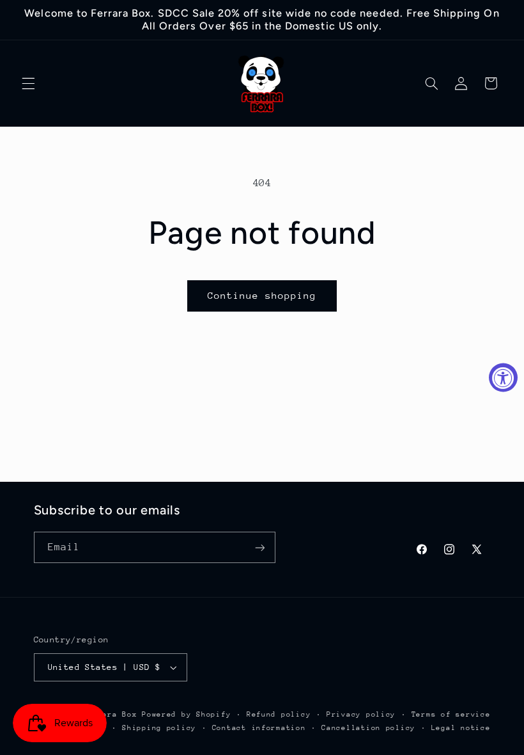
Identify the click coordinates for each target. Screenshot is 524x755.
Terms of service (451, 714)
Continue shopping (262, 295)
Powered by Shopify (186, 714)
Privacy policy (361, 714)
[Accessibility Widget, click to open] (503, 377)
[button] (28, 83)
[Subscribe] (259, 547)
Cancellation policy (368, 728)
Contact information (259, 728)
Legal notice (461, 728)
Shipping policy (159, 728)
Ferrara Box (112, 714)
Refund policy (279, 714)
